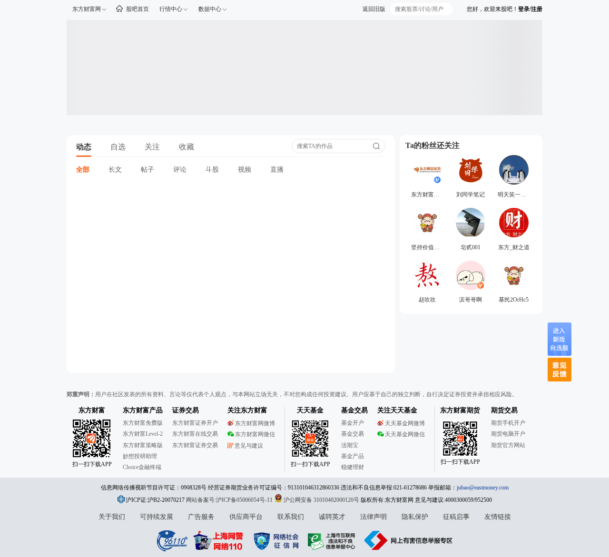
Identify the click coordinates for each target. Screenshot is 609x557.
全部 (82, 169)
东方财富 (92, 410)
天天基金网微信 (405, 434)
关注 (152, 147)
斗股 (212, 169)
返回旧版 (374, 9)
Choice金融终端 (142, 467)
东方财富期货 (460, 410)
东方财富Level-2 (143, 433)
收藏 (186, 147)
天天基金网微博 (405, 423)
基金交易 (352, 433)
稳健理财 (352, 467)
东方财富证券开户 (195, 423)
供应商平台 (246, 516)
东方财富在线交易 (195, 433)
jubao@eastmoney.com (483, 487)
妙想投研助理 (140, 456)
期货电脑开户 (508, 433)
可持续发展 (156, 516)
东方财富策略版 (143, 445)
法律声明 (373, 516)
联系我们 (290, 516)
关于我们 (111, 516)
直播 (277, 169)
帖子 (147, 169)
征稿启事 (456, 516)
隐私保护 (415, 516)
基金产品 (352, 456)
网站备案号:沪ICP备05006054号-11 (230, 500)
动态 (83, 147)
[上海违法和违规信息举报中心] (333, 540)
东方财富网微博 (255, 423)
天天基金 (310, 410)
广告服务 (201, 516)
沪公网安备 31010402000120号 (321, 500)
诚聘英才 (332, 516)
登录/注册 (530, 9)
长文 (115, 169)
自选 (118, 147)
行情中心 (170, 9)
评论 (180, 169)
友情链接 (497, 516)
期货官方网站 (508, 445)
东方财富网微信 (255, 434)
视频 (244, 169)
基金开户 (352, 423)
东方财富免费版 (143, 423)
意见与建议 (249, 445)
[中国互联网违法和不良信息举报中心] (408, 540)
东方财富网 (86, 9)
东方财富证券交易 (195, 445)
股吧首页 (137, 9)
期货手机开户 (508, 423)
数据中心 (209, 9)
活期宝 (349, 445)
